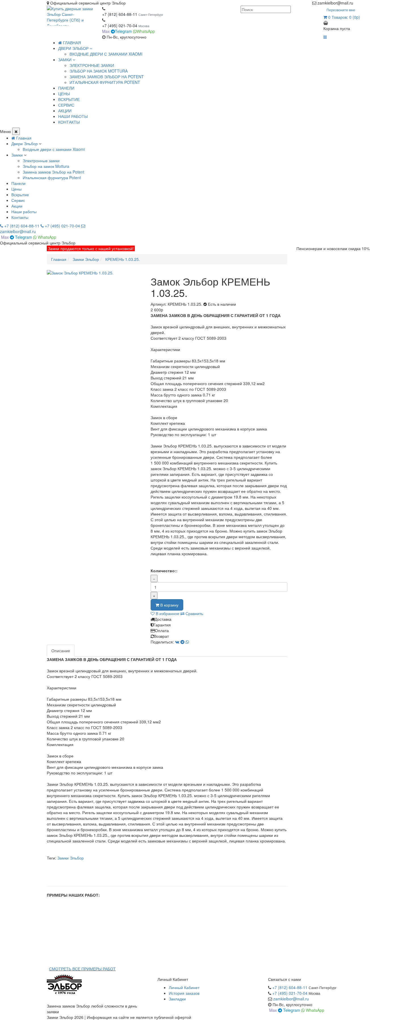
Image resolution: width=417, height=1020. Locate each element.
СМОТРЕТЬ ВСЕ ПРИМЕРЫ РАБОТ (82, 969)
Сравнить (193, 613)
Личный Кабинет (184, 987)
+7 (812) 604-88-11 (119, 14)
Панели (18, 183)
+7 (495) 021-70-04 (120, 25)
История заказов (184, 993)
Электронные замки (92, 65)
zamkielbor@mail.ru (291, 999)
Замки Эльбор (70, 858)
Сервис (18, 200)
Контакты (19, 217)
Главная (71, 42)
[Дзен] (356, 3)
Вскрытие (20, 194)
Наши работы (24, 211)
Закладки (177, 999)
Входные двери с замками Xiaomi (106, 54)
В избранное (167, 613)
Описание (60, 650)
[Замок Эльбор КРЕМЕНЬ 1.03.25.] (94, 273)
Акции (16, 206)
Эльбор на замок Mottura (99, 71)
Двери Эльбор (24, 143)
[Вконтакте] (368, 3)
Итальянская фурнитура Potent (105, 82)
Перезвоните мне (341, 9)
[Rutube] (362, 3)
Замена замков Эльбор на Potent (107, 76)
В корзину (168, 605)
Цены (16, 189)
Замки (17, 155)
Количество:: (164, 570)
